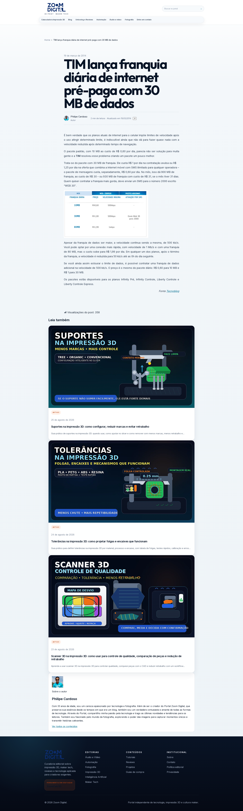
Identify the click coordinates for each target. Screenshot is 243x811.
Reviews (130, 762)
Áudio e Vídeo (92, 757)
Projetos (130, 767)
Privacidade (173, 772)
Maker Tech (91, 782)
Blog (70, 20)
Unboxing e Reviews (84, 20)
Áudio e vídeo (115, 20)
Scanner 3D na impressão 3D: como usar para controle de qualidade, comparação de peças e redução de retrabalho (116, 657)
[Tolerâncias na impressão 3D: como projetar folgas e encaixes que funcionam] (121, 481)
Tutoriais (130, 757)
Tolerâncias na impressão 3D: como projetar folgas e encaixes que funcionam (99, 541)
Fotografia (129, 20)
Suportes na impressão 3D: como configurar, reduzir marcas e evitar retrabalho (100, 426)
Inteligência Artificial (95, 777)
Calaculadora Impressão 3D (53, 20)
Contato (171, 762)
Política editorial (175, 767)
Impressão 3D (92, 772)
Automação (101, 20)
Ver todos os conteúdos (64, 726)
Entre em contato (144, 20)
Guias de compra (135, 772)
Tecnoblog (172, 291)
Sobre (170, 757)
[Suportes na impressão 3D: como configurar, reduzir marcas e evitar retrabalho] (121, 367)
